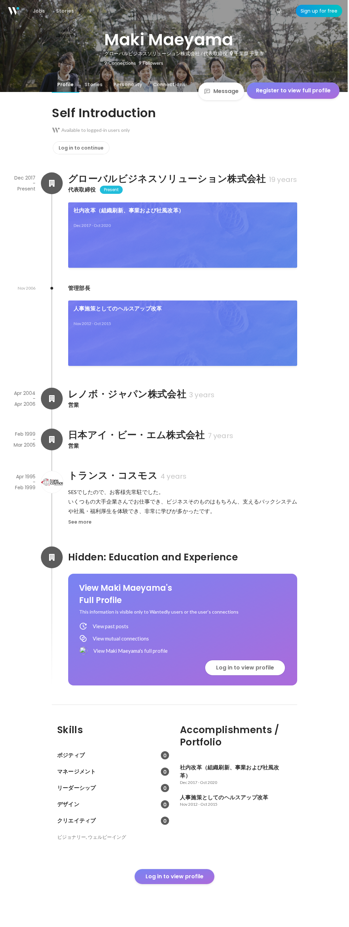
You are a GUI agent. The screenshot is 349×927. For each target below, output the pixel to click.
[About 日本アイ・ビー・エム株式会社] (52, 439)
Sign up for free (319, 10)
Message (226, 91)
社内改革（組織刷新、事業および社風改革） (129, 210)
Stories (94, 84)
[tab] (65, 84)
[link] (182, 235)
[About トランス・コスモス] (52, 482)
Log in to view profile (245, 667)
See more (80, 522)
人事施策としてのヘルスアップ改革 (118, 308)
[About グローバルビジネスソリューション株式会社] (52, 183)
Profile (65, 84)
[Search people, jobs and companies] (279, 11)
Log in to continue (81, 147)
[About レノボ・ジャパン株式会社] (52, 399)
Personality (127, 84)
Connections (169, 84)
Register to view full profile (293, 90)
